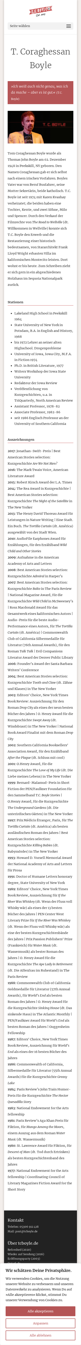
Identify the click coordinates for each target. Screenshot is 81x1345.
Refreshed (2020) (19, 1249)
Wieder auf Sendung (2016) (26, 1254)
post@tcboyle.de (26, 1231)
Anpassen (40, 1323)
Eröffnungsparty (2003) (24, 1258)
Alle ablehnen (40, 1335)
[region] (40, 1304)
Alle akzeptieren (40, 1311)
